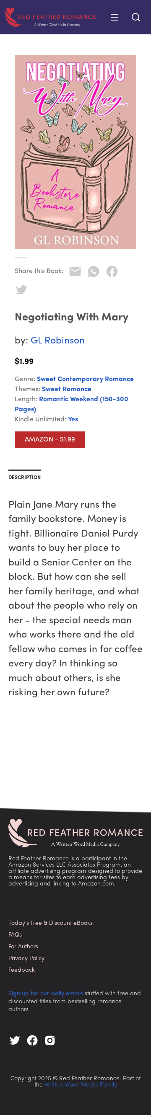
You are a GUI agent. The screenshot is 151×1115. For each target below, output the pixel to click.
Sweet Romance (66, 389)
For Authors (23, 947)
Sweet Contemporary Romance (85, 379)
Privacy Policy (26, 958)
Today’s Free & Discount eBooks (50, 923)
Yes (73, 419)
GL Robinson (58, 341)
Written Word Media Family (80, 1085)
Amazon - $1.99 (50, 439)
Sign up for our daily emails (45, 994)
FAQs (15, 935)
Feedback (21, 970)
